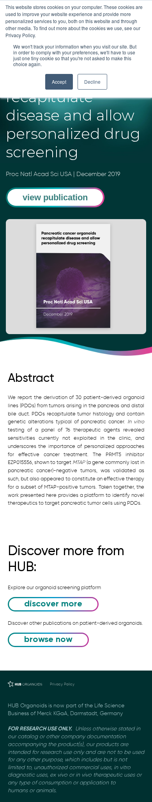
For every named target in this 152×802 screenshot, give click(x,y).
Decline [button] (92, 81)
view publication (55, 197)
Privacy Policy (62, 684)
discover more (53, 604)
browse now (48, 639)
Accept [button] (59, 81)
